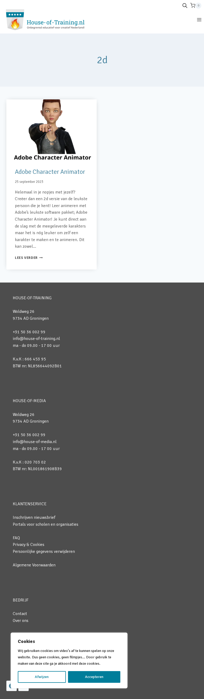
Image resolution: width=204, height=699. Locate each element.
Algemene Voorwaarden (34, 565)
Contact (20, 613)
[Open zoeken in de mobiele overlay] (185, 5)
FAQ (16, 538)
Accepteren (94, 677)
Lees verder (29, 258)
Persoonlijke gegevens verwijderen (44, 551)
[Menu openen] (199, 19)
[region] (69, 660)
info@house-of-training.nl (36, 338)
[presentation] (51, 129)
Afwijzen (42, 677)
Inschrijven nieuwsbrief (34, 517)
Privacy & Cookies (28, 544)
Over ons (20, 620)
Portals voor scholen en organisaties (45, 524)
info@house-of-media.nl (35, 441)
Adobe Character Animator (50, 172)
